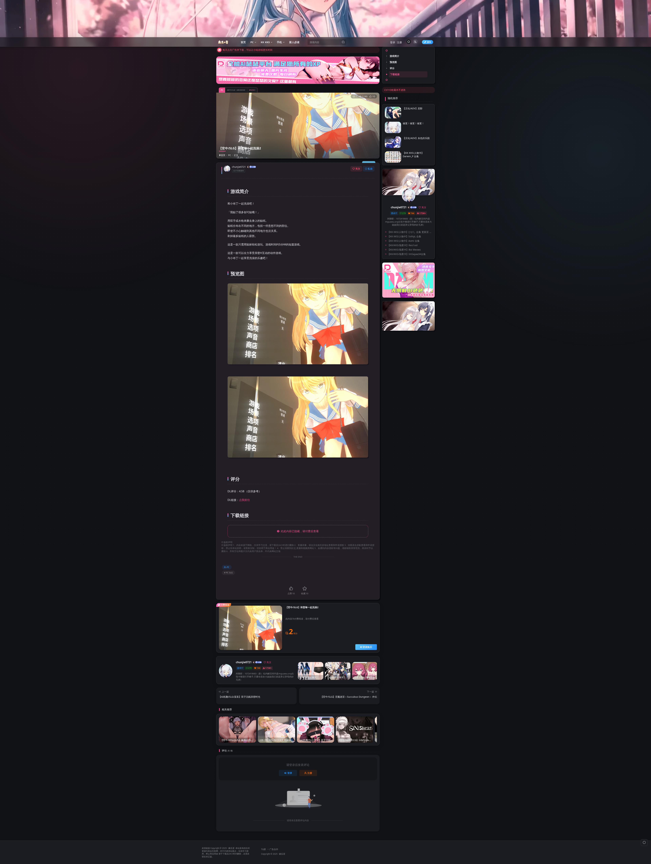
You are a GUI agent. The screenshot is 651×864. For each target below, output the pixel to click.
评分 (392, 68)
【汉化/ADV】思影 (412, 108)
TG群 (263, 849)
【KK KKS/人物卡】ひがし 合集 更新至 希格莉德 (410, 232)
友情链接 (206, 848)
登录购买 (367, 647)
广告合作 (273, 849)
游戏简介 (394, 56)
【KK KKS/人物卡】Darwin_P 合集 (413, 154)
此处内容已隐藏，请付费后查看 (299, 531)
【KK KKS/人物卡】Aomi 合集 (404, 240)
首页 (222, 155)
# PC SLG (228, 572)
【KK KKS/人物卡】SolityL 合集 (404, 236)
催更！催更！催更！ (413, 123)
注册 (399, 42)
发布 (429, 42)
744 (258, 668)
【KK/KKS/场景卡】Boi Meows (404, 249)
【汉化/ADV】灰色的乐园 (416, 138)
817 (241, 668)
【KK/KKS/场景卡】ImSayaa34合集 (407, 254)
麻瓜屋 (231, 848)
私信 (370, 168)
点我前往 (244, 500)
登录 (392, 42)
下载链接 (395, 74)
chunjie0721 (239, 166)
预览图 (393, 62)
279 (250, 668)
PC (229, 155)
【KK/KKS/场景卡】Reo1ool (403, 245)
